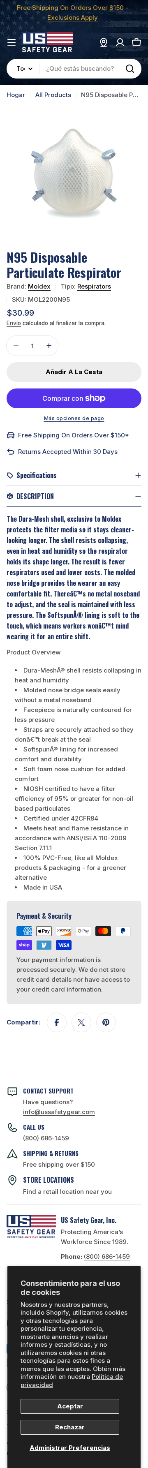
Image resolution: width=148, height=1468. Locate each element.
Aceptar (70, 1406)
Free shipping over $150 (59, 1164)
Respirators (94, 286)
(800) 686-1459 (46, 1138)
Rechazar (70, 1427)
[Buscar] (130, 69)
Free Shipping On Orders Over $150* (73, 435)
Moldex (39, 286)
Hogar (16, 95)
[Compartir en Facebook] (57, 1022)
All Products (53, 95)
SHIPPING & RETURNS (51, 1153)
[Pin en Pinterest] (106, 1022)
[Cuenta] (120, 42)
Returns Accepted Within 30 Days (68, 451)
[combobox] (74, 69)
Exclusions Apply (72, 17)
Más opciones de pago (74, 418)
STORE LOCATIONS (48, 1180)
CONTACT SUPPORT (48, 1090)
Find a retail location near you (67, 1191)
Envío (14, 323)
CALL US (33, 1126)
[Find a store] (104, 42)
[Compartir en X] (81, 1022)
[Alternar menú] (11, 42)
